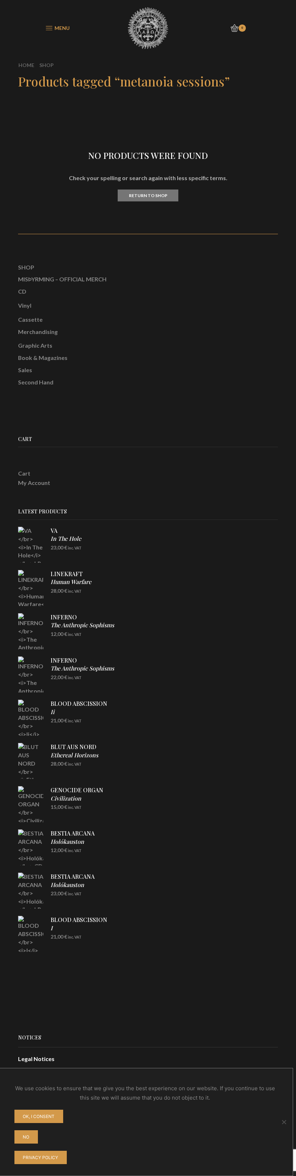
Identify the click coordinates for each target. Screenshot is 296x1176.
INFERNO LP (82, 668)
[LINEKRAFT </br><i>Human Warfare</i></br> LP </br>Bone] (30, 588)
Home (26, 65)
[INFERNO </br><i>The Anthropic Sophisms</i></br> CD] (30, 631)
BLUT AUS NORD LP (74, 755)
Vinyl (24, 305)
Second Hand (35, 382)
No (26, 1137)
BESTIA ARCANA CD (73, 841)
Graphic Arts (35, 345)
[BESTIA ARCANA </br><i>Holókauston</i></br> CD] (30, 847)
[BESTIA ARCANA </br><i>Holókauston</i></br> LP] (30, 891)
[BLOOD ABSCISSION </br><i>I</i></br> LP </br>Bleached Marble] (30, 934)
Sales (25, 369)
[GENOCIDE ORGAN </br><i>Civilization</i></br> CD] (30, 804)
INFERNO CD (82, 625)
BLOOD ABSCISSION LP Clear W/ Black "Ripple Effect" (89, 715)
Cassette (30, 319)
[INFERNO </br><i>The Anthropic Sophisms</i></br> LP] (30, 674)
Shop (46, 65)
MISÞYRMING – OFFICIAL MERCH (62, 279)
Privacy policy (40, 1157)
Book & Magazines (43, 357)
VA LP (66, 539)
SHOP (26, 267)
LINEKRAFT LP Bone (71, 586)
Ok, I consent (39, 1116)
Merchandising (38, 331)
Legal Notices (36, 1058)
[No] (283, 1122)
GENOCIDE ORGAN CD (77, 798)
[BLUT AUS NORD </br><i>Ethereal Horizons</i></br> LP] (30, 761)
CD (22, 291)
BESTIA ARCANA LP (73, 884)
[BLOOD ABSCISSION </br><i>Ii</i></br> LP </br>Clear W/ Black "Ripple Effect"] (30, 718)
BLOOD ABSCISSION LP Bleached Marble (79, 932)
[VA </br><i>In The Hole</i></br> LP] (30, 545)
